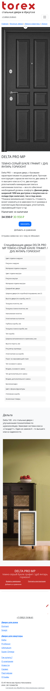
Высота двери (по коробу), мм (17, 298)
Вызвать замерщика (13, 581)
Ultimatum (6, 647)
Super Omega (7, 651)
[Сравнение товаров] (47, 606)
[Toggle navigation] (44, 17)
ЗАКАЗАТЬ (25, 224)
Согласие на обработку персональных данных (25, 688)
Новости (5, 665)
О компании (7, 661)
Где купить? (6, 657)
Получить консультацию (37, 581)
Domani (5, 626)
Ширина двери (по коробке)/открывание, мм (23, 293)
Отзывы (5, 677)
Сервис (4, 669)
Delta (3, 640)
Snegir (4, 630)
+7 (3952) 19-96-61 (9, 17)
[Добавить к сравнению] (25, 229)
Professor (6, 643)
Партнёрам (6, 673)
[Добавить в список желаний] (25, 27)
